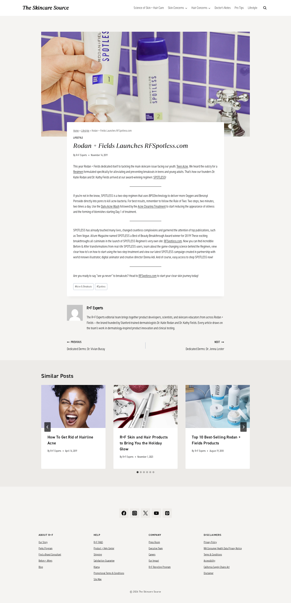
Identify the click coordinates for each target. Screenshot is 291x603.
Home (76, 131)
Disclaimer (208, 573)
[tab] (138, 472)
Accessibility (209, 561)
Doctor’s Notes (223, 8)
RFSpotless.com (173, 241)
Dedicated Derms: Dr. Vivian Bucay (86, 345)
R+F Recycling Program (160, 567)
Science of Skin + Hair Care (149, 8)
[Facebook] (124, 513)
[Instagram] (134, 513)
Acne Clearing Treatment (152, 206)
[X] (145, 513)
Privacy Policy (210, 542)
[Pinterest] (167, 513)
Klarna (97, 567)
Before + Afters (45, 561)
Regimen (78, 172)
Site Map (98, 579)
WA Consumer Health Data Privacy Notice (223, 548)
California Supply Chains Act (217, 567)
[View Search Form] (264, 7)
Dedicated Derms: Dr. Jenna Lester (205, 345)
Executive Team (156, 548)
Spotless (101, 286)
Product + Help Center (104, 548)
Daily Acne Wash (110, 206)
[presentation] (73, 406)
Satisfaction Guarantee (104, 561)
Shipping (98, 554)
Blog (41, 567)
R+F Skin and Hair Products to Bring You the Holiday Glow (144, 443)
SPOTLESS (159, 177)
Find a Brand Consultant (50, 554)
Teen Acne (182, 166)
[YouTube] (156, 513)
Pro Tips (239, 8)
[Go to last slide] (47, 427)
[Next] (243, 427)
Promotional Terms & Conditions (109, 573)
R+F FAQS (98, 542)
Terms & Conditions (213, 554)
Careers (152, 554)
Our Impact (154, 561)
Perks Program (45, 548)
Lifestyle (252, 8)
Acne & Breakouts (83, 286)
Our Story (43, 542)
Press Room (154, 542)
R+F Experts (81, 155)
